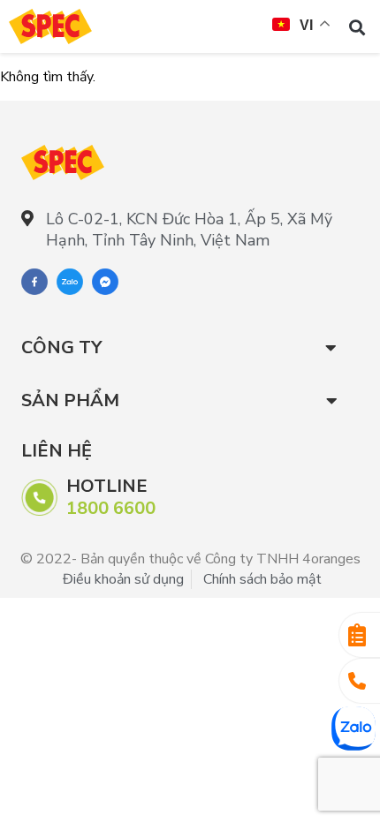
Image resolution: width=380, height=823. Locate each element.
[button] (356, 27)
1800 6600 (111, 508)
